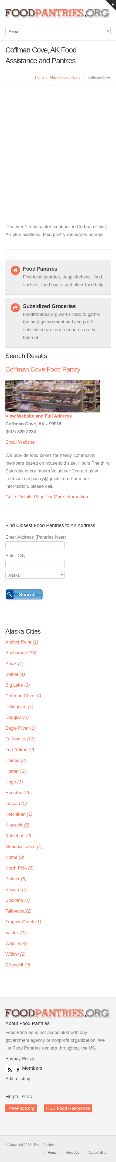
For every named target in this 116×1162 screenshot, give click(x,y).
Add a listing (17, 1078)
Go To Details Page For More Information (46, 496)
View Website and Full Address (38, 416)
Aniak (14, 663)
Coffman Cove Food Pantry (42, 369)
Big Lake (17, 685)
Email (11, 442)
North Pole (19, 868)
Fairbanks (20, 738)
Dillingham (19, 706)
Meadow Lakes (24, 846)
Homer (15, 771)
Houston (17, 792)
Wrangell (17, 964)
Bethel (15, 674)
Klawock (17, 825)
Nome (14, 857)
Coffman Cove (23, 695)
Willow (15, 954)
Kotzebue (18, 835)
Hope (14, 782)
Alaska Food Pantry (65, 77)
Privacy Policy (20, 1058)
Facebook (17, 1068)
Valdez (15, 932)
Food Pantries (58, 16)
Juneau (16, 803)
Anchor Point (21, 642)
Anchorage (20, 652)
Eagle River (20, 728)
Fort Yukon (19, 749)
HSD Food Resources (68, 1108)
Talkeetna (18, 911)
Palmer (16, 878)
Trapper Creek (23, 921)
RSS (8, 1068)
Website (26, 442)
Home (39, 77)
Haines (15, 760)
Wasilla (16, 943)
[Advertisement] (58, 146)
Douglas (17, 717)
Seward (16, 889)
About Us (72, 1152)
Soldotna (17, 900)
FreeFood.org (21, 1108)
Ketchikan (18, 814)
